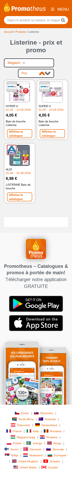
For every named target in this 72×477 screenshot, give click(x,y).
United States (28, 467)
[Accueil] (25, 6)
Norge (57, 443)
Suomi (14, 449)
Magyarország (26, 437)
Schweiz (55, 461)
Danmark (35, 449)
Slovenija (58, 449)
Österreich (23, 425)
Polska (17, 443)
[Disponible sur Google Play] (36, 303)
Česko (25, 413)
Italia (36, 431)
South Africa (26, 419)
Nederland (36, 455)
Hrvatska (51, 437)
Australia (50, 419)
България (60, 455)
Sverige (37, 443)
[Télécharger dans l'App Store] (36, 322)
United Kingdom (28, 461)
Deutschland (49, 425)
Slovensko (46, 413)
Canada (53, 467)
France (17, 431)
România (55, 431)
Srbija (14, 455)
